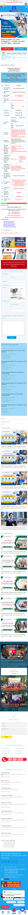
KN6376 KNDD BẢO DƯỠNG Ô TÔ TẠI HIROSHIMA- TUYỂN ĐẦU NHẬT (13, 373)
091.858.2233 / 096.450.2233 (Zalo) (16, 874)
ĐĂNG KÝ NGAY (7, 48)
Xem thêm (24, 447)
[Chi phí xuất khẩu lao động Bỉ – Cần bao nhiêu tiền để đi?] (14, 478)
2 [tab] (14, 708)
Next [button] (26, 16)
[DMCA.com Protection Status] (5, 879)
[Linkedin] (16, 1)
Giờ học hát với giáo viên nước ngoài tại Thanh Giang (12, 660)
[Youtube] (14, 1)
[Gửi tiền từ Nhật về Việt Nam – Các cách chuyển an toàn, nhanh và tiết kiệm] (14, 604)
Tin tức (2, 424)
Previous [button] (2, 16)
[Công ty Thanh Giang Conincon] (14, 16)
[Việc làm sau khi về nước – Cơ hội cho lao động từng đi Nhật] (14, 562)
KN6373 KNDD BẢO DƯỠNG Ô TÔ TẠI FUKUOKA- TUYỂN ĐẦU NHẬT (14, 405)
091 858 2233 (21, 48)
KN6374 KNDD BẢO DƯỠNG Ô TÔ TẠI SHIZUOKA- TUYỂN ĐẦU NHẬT (12, 395)
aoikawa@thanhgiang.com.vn (13, 876)
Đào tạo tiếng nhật (19, 750)
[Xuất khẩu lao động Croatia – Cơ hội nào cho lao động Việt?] (14, 457)
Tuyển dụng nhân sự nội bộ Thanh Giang (14, 2)
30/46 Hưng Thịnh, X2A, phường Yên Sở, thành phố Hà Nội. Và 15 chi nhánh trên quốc (15, 871)
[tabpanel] (14, 692)
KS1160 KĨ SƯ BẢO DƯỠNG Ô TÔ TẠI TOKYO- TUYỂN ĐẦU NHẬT (13, 351)
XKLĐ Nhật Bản (18, 753)
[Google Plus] (12, 1)
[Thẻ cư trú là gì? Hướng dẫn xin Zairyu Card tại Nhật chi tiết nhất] (14, 543)
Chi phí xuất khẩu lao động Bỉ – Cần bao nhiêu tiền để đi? (13, 487)
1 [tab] (13, 708)
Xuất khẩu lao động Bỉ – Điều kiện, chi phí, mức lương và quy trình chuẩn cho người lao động (13, 507)
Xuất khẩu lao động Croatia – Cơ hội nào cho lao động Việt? (13, 466)
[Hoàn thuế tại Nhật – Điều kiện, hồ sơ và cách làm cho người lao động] (14, 583)
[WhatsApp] (18, 1)
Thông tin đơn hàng (5, 748)
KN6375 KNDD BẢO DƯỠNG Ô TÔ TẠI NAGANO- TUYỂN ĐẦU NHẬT (14, 384)
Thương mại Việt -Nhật (19, 748)
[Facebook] (10, 1)
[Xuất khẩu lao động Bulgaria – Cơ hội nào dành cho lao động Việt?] (14, 437)
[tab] (14, 670)
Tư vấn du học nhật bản (6, 750)
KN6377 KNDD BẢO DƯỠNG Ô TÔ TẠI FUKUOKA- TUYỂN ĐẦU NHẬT (14, 362)
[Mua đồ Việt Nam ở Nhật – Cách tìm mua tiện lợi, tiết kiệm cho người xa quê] (14, 626)
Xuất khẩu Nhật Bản (5, 421)
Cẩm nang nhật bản (5, 753)
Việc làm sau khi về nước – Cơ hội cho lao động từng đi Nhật (13, 571)
